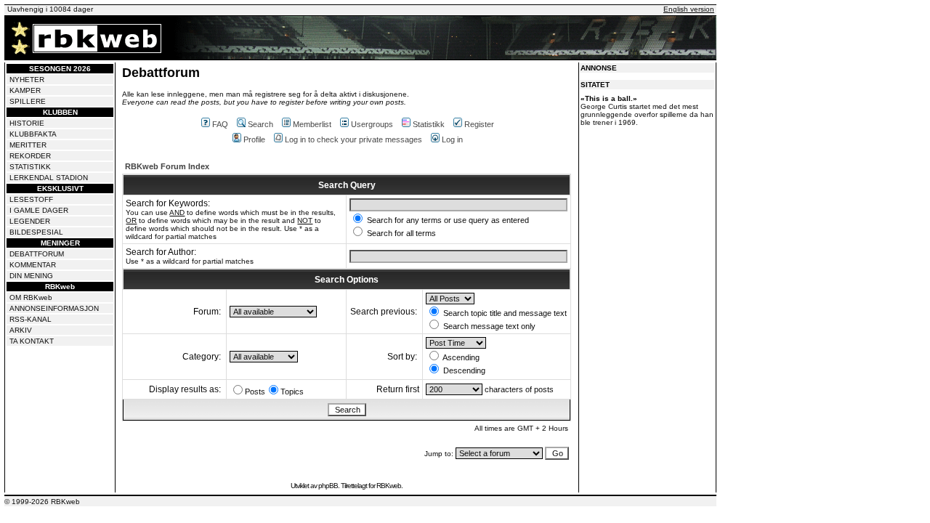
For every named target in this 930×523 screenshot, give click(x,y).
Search (260, 124)
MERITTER (27, 145)
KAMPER (25, 90)
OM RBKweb (30, 297)
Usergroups (372, 124)
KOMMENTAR (32, 265)
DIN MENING (31, 276)
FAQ (220, 124)
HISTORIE (26, 123)
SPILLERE (27, 101)
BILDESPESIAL (36, 232)
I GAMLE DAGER (38, 210)
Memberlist (312, 124)
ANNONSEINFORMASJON (54, 308)
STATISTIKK (30, 167)
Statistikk (429, 124)
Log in (452, 139)
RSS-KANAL (30, 319)
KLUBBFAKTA (33, 134)
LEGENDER (29, 221)
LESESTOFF (31, 199)
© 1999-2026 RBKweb (42, 502)
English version (688, 9)
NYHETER (26, 80)
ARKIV (20, 330)
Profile (254, 139)
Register (479, 124)
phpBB (328, 486)
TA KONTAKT (31, 341)
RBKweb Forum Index (167, 166)
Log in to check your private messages (353, 139)
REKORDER (30, 156)
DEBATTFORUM (36, 254)
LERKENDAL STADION (48, 178)
